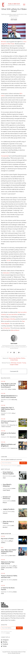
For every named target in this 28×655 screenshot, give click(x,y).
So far (8, 260)
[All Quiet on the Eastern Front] (22, 434)
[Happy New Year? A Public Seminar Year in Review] (22, 409)
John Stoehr (14, 19)
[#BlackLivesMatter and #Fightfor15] (22, 445)
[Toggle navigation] (24, 4)
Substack (19, 465)
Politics (23, 358)
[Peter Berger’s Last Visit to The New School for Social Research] (22, 385)
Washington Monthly (9, 319)
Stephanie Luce (14, 448)
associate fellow (13, 314)
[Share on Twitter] (10, 353)
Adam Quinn (12, 555)
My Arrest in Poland (7, 538)
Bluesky (5, 642)
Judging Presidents (8, 509)
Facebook (5, 644)
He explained (4, 156)
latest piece (6, 272)
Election (18, 358)
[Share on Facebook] (8, 353)
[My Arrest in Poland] (22, 540)
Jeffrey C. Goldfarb (12, 389)
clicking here (6, 328)
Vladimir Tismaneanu (6, 426)
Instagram (5, 639)
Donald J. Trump (21, 362)
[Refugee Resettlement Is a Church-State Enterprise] (22, 397)
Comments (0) (14, 371)
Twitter (4, 646)
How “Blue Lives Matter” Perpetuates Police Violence (9, 551)
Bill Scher (3, 41)
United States (14, 360)
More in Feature (6, 533)
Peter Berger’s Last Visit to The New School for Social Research (8, 385)
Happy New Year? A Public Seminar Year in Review (7, 409)
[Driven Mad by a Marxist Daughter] (22, 475)
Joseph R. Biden (14, 364)
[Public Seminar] (3, 4)
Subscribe (23, 462)
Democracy (12, 358)
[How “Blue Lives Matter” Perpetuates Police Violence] (22, 551)
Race (2, 547)
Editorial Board (15, 330)
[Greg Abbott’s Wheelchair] (22, 488)
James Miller (9, 567)
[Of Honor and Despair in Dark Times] (22, 422)
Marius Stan (12, 425)
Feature (3, 381)
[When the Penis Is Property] (22, 525)
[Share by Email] (14, 353)
